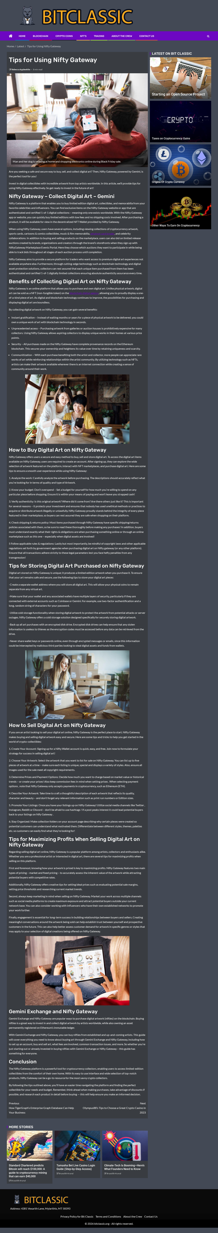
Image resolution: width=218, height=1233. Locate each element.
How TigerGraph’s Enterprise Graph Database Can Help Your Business (41, 1108)
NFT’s (83, 36)
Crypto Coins (64, 36)
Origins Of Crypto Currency (168, 182)
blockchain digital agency (83, 293)
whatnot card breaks (102, 233)
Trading (99, 36)
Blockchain (40, 36)
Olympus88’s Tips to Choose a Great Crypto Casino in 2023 (114, 1108)
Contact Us (146, 36)
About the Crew (122, 36)
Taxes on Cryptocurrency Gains (171, 138)
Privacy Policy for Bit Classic (76, 1216)
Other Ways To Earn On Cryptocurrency (176, 225)
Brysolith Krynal (18, 1180)
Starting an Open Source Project (178, 94)
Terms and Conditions (108, 1216)
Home (22, 36)
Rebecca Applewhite (21, 69)
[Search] (208, 36)
